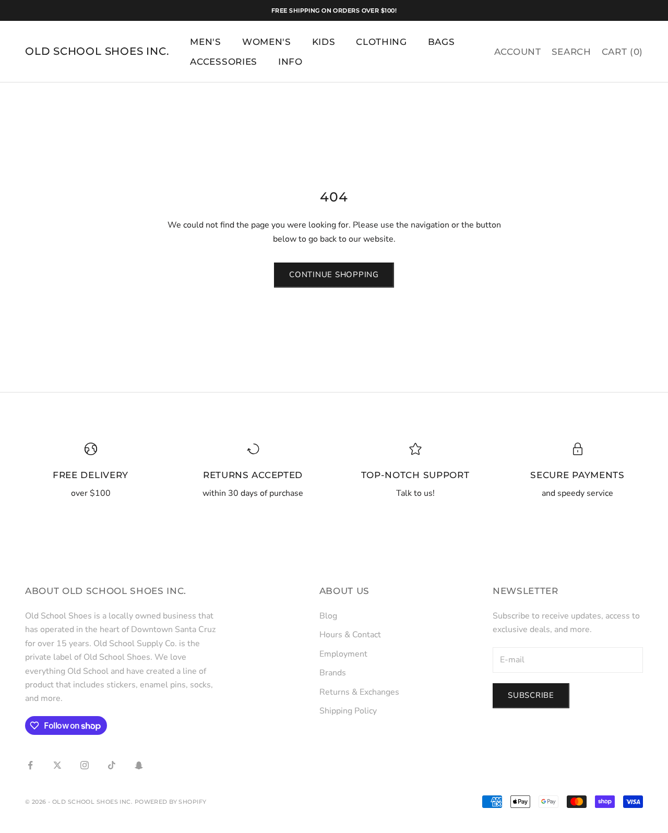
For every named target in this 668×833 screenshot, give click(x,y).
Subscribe (531, 695)
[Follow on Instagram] (84, 765)
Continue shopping (334, 274)
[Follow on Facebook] (30, 765)
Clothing (381, 42)
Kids (324, 42)
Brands (332, 673)
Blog (328, 616)
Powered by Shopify (171, 801)
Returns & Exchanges (359, 692)
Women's (266, 42)
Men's (205, 42)
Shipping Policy (348, 711)
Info (290, 61)
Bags (441, 42)
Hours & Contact (350, 634)
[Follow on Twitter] (57, 765)
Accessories (223, 61)
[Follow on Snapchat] (139, 765)
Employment (343, 654)
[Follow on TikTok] (111, 765)
